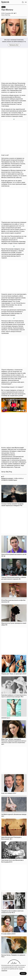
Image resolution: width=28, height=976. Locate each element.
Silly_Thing (9, 472)
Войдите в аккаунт (7, 478)
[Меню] (26, 2)
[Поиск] (23, 2)
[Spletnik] (5, 2)
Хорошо (23, 973)
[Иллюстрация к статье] (14, 27)
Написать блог (14, 45)
